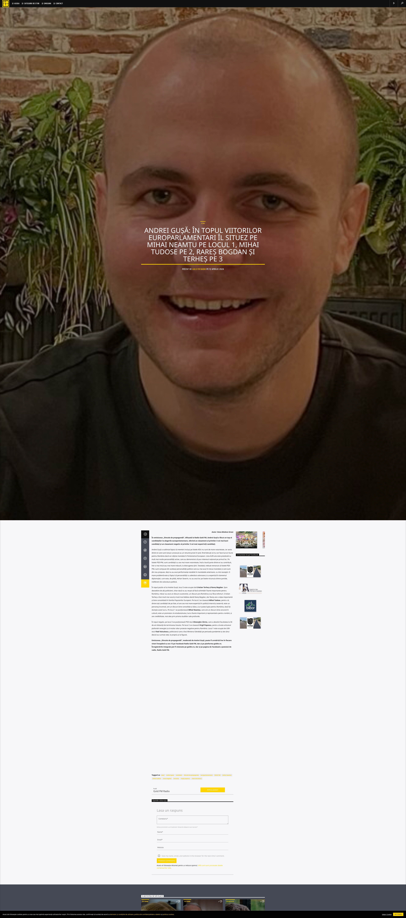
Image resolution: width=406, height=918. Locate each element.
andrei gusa (170, 789)
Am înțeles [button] (398, 914)
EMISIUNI (47, 3)
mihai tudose (157, 792)
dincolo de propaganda (191, 789)
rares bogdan (167, 792)
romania (176, 792)
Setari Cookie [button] (387, 914)
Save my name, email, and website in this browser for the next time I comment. (193, 869)
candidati (179, 789)
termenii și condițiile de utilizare (121, 914)
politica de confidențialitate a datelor (147, 914)
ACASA (16, 3)
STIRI (203, 230)
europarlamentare (206, 789)
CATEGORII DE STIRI (31, 3)
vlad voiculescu (197, 792)
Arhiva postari (212, 803)
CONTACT (59, 3)
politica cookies (168, 914)
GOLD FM (217, 789)
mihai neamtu (226, 789)
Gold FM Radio (199, 275)
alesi (162, 789)
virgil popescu (185, 792)
